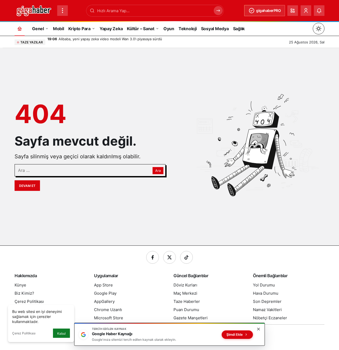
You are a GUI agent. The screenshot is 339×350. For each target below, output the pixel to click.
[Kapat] (258, 329)
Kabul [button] (61, 333)
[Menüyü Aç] (62, 10)
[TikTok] (186, 257)
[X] (169, 257)
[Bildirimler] (319, 10)
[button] (292, 10)
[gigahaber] (34, 10)
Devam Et (27, 186)
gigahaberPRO (268, 10)
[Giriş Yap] (306, 10)
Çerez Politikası (23, 333)
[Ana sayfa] (19, 28)
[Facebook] (152, 257)
